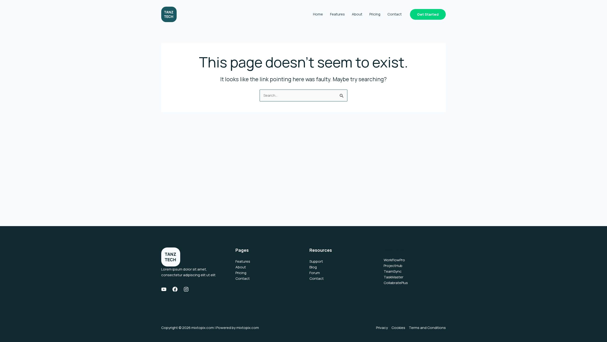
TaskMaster (393, 277)
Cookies (398, 327)
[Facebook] (175, 289)
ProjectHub (393, 265)
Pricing (374, 14)
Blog (313, 267)
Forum (314, 272)
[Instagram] (186, 289)
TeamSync (393, 271)
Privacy (382, 327)
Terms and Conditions (427, 327)
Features (337, 14)
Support (316, 261)
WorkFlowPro (394, 259)
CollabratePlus (396, 282)
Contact (394, 14)
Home (318, 14)
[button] (428, 14)
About (357, 14)
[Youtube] (163, 289)
